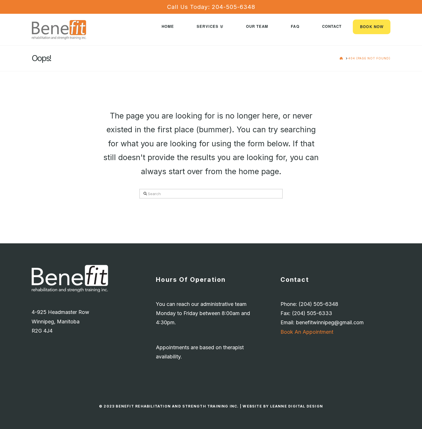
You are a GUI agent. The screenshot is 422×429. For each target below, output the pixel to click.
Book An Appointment (306, 332)
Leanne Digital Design (296, 406)
